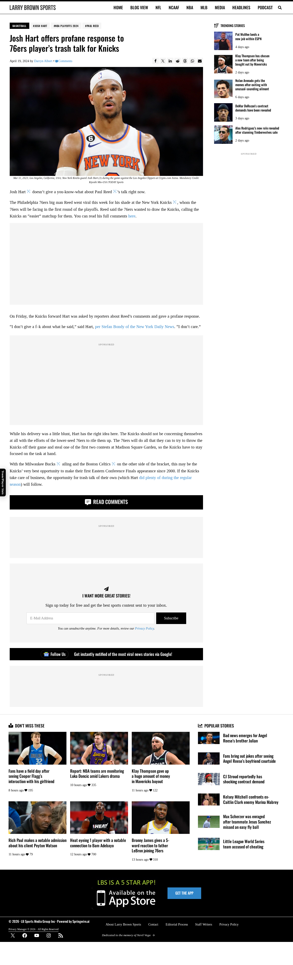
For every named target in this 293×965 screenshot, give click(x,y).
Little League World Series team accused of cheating (243, 844)
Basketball (19, 26)
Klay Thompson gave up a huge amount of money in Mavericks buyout (151, 776)
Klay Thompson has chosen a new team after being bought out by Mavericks (252, 60)
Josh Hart (41, 26)
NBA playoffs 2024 (67, 26)
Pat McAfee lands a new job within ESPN (248, 36)
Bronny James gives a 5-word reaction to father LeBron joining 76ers (150, 845)
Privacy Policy (144, 628)
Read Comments (110, 501)
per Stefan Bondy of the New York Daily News (134, 326)
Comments (65, 61)
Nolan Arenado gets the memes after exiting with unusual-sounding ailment (252, 84)
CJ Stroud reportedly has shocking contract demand (243, 779)
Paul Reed (93, 26)
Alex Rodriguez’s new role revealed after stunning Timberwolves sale (257, 130)
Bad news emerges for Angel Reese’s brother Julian (245, 738)
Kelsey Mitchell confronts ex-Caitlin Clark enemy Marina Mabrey (250, 799)
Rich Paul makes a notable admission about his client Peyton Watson (37, 843)
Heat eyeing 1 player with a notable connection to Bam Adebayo (98, 843)
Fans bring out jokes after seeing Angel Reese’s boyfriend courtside (249, 758)
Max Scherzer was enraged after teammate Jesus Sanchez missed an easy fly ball (247, 821)
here (131, 216)
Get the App (184, 893)
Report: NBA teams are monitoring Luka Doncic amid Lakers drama (97, 773)
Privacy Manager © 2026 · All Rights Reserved (34, 929)
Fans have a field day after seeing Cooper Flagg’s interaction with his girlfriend (31, 776)
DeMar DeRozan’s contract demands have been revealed (253, 108)
